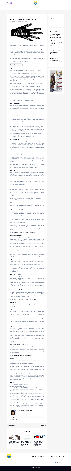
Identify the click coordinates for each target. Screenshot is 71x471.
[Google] (10, 417)
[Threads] (11, 3)
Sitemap (62, 456)
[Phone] (61, 462)
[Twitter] (9, 3)
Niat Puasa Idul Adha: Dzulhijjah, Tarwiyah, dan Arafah (24, 112)
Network (57, 7)
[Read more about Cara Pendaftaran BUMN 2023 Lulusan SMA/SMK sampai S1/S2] (26, 437)
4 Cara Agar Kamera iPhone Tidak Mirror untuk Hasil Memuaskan (55, 54)
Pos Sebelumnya (11, 425)
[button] (63, 3)
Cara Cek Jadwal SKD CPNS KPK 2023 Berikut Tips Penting (38, 442)
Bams (12, 7)
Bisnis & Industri (17, 7)
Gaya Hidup (52, 7)
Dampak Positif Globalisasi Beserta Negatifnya (23, 355)
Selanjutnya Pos (43, 425)
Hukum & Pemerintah (35, 7)
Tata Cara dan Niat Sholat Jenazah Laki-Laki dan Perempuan (25, 151)
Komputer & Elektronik (26, 7)
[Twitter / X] (57, 462)
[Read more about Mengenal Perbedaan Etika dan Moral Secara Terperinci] (14, 437)
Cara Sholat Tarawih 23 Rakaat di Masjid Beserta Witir (24, 232)
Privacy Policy (57, 456)
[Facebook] (7, 3)
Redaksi (37, 456)
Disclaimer (51, 456)
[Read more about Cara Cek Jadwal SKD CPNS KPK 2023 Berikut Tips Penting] (39, 437)
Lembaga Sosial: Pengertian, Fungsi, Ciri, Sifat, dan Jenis (25, 299)
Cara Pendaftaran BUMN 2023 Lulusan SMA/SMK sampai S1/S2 (26, 442)
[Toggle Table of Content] (20, 65)
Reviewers (42, 456)
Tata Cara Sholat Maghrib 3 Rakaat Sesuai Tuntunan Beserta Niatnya (55, 39)
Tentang (32, 456)
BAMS (39, 467)
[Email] (63, 462)
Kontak (46, 456)
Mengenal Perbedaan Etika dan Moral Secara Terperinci (14, 442)
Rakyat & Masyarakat (45, 7)
